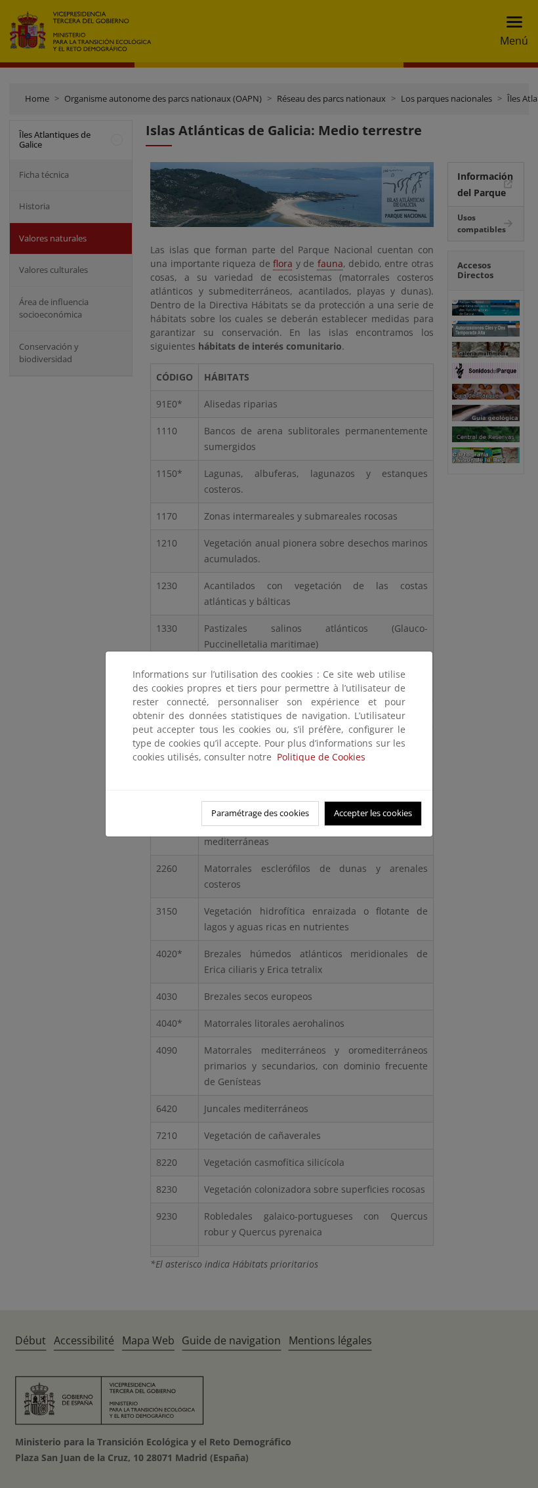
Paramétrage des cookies (260, 813)
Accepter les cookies (373, 813)
